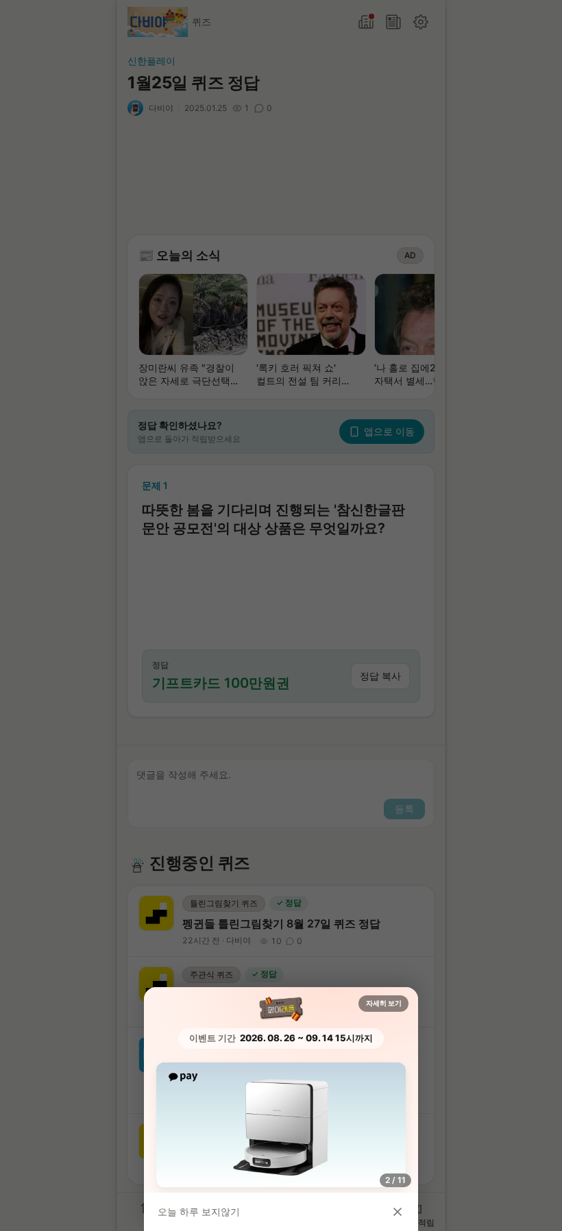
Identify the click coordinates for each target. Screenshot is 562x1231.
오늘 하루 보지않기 (199, 1211)
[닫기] (397, 1212)
